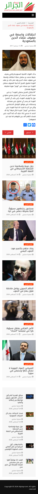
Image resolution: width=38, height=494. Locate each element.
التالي (9, 132)
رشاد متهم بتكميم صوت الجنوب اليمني (22, 249)
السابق (28, 132)
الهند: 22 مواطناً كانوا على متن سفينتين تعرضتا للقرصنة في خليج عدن (14, 463)
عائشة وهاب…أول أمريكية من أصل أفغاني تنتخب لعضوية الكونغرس (14, 447)
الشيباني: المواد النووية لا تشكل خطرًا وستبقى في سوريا (21, 370)
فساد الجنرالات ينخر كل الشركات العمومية (14, 414)
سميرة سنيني (29, 46)
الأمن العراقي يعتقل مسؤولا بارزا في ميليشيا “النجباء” (19, 329)
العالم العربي (28, 162)
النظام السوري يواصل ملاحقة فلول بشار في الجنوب (19, 289)
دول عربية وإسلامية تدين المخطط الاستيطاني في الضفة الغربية (21, 168)
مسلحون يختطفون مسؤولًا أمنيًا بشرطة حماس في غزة (20, 210)
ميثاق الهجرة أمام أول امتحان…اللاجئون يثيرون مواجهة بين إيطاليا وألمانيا (14, 399)
